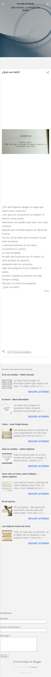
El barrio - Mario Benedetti (15, 399)
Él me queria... (9, 501)
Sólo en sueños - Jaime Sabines (18, 449)
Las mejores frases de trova (16, 526)
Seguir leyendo (38, 391)
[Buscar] (47, 4)
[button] (47, 72)
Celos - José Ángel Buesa (15, 424)
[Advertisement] (25, 41)
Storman (34, 667)
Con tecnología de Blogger (27, 661)
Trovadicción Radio (25, 3)
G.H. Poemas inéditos (19, 352)
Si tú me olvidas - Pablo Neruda (18, 375)
